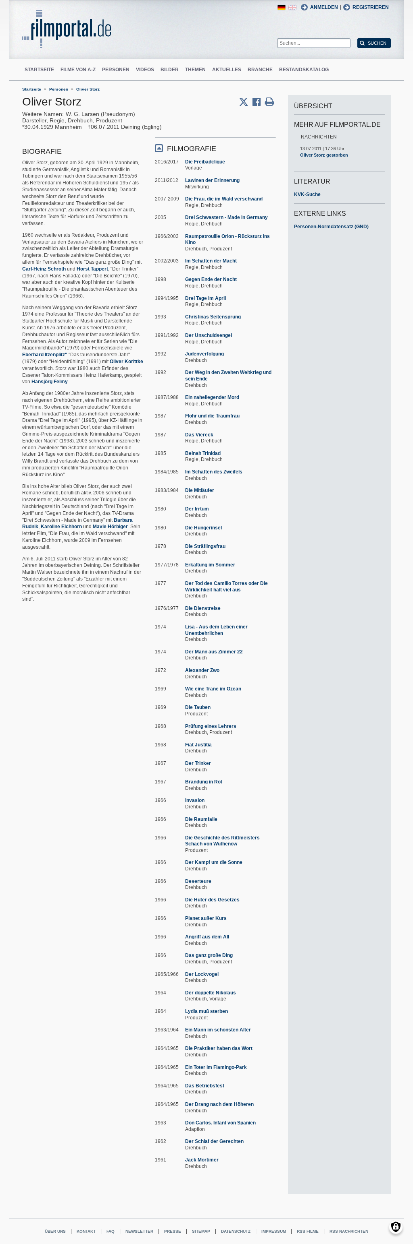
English (292, 7)
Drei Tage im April (205, 298)
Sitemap (201, 1231)
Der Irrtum (197, 509)
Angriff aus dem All (207, 937)
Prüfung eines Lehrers (210, 726)
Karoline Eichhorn (61, 526)
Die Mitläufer (199, 490)
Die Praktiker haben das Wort (218, 1048)
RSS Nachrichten (349, 1231)
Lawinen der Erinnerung (212, 180)
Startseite (39, 69)
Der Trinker (198, 763)
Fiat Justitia (198, 745)
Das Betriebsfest (204, 1086)
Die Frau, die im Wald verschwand (224, 199)
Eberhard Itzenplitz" (44, 354)
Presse (172, 1231)
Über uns (55, 1231)
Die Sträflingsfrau (205, 546)
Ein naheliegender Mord (212, 397)
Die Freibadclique (205, 162)
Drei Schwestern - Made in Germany (226, 217)
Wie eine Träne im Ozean (213, 689)
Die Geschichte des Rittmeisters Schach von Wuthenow (222, 841)
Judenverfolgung (204, 354)
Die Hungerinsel (203, 528)
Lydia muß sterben (206, 1011)
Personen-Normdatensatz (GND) (331, 226)
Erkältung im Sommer (210, 565)
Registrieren (371, 7)
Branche (260, 69)
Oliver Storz (88, 89)
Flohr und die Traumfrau (212, 416)
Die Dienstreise (203, 608)
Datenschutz (235, 1231)
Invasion (194, 800)
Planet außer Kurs (206, 918)
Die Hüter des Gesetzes (212, 900)
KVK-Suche (307, 194)
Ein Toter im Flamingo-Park (216, 1067)
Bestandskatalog (304, 69)
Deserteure (198, 881)
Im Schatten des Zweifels (213, 472)
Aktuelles (226, 69)
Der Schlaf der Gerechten (214, 1141)
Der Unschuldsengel (208, 335)
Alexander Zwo (202, 670)
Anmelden (324, 7)
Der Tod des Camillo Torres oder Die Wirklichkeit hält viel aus (226, 587)
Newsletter (139, 1231)
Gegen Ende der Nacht (211, 279)
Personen (115, 69)
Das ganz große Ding (209, 955)
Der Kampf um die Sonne (213, 862)
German (281, 7)
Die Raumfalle (201, 819)
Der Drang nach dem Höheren (219, 1104)
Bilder (170, 69)
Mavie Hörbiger (110, 526)
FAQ (110, 1231)
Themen (195, 69)
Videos (145, 69)
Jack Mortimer (202, 1160)
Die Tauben (198, 707)
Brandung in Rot (203, 782)
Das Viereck (199, 435)
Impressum (273, 1231)
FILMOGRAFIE (191, 149)
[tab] (215, 148)
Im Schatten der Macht (211, 261)
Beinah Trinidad (203, 453)
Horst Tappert (92, 269)
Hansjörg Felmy (49, 381)
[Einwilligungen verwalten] (396, 1227)
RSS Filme (308, 1231)
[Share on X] (245, 102)
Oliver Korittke (126, 361)
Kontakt (86, 1231)
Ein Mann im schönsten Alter (218, 1030)
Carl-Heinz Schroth (44, 269)
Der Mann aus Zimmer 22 (214, 652)
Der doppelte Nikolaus (210, 993)
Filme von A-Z (78, 69)
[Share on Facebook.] (258, 102)
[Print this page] (269, 102)
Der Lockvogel (202, 974)
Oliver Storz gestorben (324, 155)
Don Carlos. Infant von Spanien (220, 1123)
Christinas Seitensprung (213, 317)
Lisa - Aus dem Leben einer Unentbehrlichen (216, 630)
